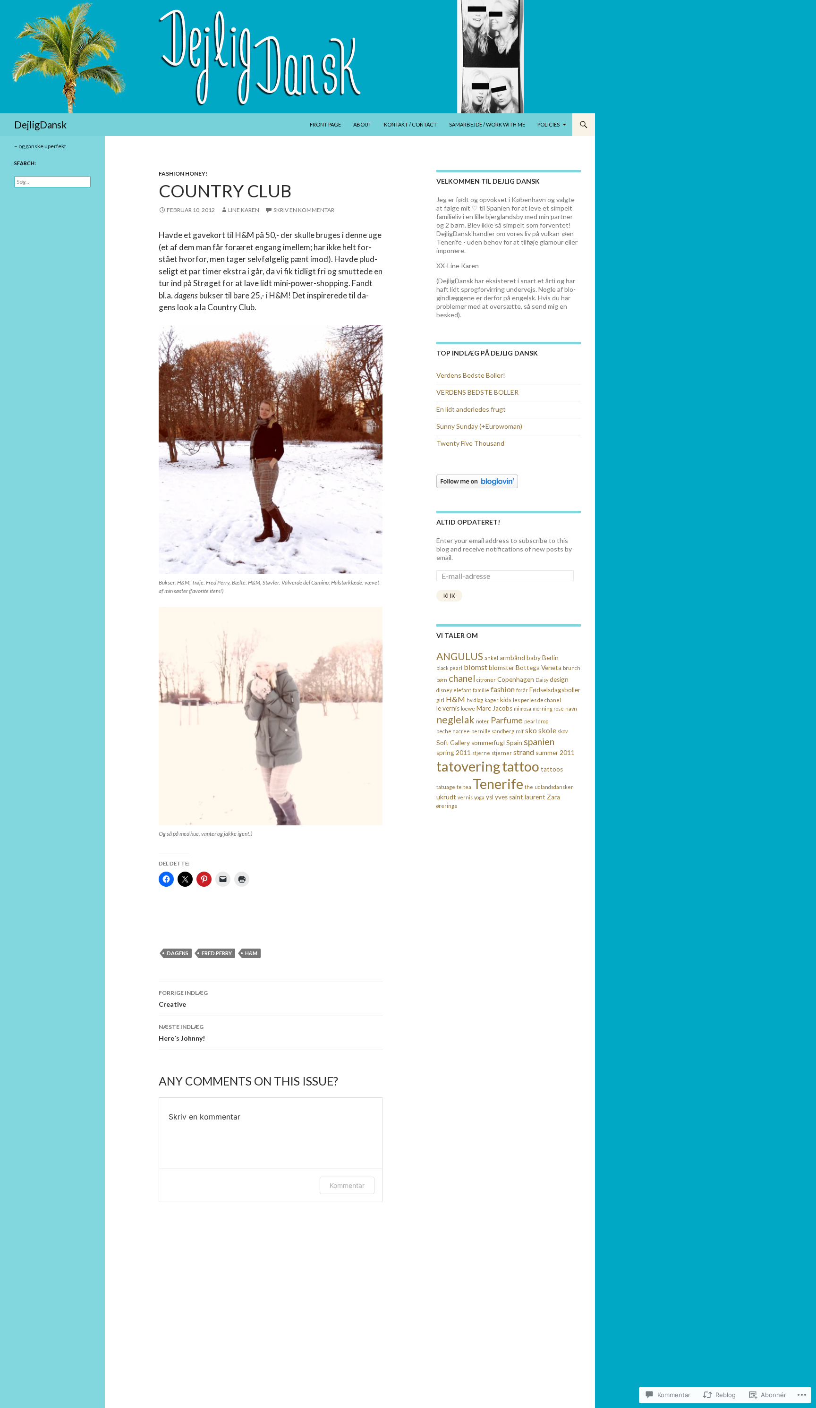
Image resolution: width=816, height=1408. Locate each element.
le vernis (447, 708)
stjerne (481, 753)
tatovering (468, 766)
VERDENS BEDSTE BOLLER (477, 392)
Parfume (507, 720)
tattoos (552, 769)
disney (444, 690)
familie (481, 690)
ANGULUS (459, 656)
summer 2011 (555, 752)
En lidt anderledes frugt (471, 409)
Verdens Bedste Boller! (470, 375)
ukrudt (446, 797)
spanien (539, 741)
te (459, 787)
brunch (571, 668)
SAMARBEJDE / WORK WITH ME (487, 124)
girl (440, 700)
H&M (251, 953)
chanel (462, 678)
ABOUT (362, 124)
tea (467, 787)
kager (491, 700)
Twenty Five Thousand (470, 443)
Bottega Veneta (538, 667)
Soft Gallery (453, 742)
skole (547, 730)
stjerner (502, 753)
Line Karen (243, 209)
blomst (475, 666)
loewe (468, 708)
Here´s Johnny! (182, 1032)
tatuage (445, 787)
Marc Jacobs (494, 708)
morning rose (548, 708)
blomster (501, 667)
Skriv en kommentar (303, 209)
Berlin (550, 658)
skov (563, 731)
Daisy (542, 680)
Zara (553, 797)
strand (523, 751)
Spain (514, 742)
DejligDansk (40, 124)
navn (571, 708)
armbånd (512, 658)
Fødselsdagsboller (554, 690)
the (529, 787)
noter (482, 721)
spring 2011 (453, 752)
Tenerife (498, 784)
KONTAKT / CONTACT (410, 124)
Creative (183, 998)
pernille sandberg (492, 731)
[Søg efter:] (52, 181)
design (559, 679)
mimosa (522, 708)
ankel (491, 658)
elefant (462, 690)
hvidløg (475, 700)
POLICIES (548, 124)
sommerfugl (488, 742)
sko (531, 730)
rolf (520, 731)
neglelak (455, 719)
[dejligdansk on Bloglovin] (477, 480)
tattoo (520, 766)
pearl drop (536, 721)
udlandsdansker (554, 787)
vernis (465, 797)
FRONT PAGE (325, 124)
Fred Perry (217, 953)
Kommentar (347, 1185)
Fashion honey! (183, 173)
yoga (479, 797)
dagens (177, 953)
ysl (489, 797)
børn (441, 680)
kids (505, 700)
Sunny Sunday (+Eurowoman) (479, 426)
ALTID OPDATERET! (468, 522)
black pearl (449, 668)
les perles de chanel (537, 700)
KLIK (449, 596)
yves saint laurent (520, 797)
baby (534, 658)
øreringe (447, 806)
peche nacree (453, 731)
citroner (486, 680)
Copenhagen (515, 679)
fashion (503, 689)
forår (522, 690)
